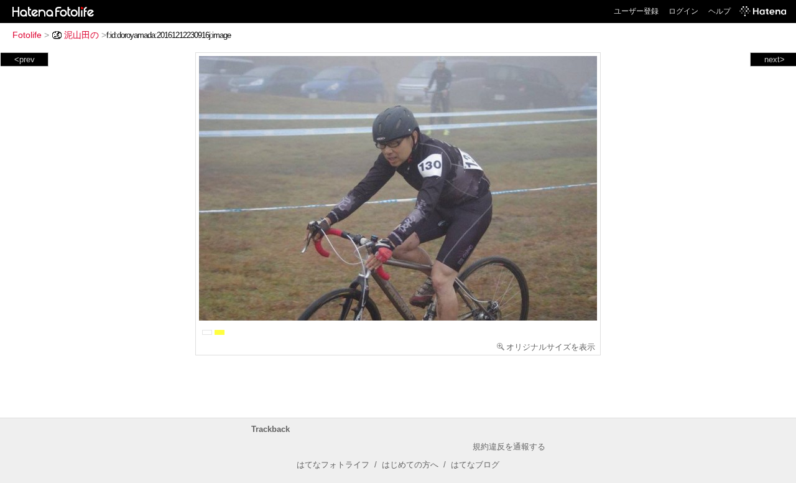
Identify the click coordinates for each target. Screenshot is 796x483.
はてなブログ (475, 464)
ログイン (683, 11)
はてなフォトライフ (333, 464)
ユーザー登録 (636, 11)
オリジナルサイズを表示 (550, 347)
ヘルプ (719, 11)
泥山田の (81, 35)
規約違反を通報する (509, 446)
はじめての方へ (410, 464)
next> (774, 59)
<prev (24, 59)
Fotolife (27, 35)
